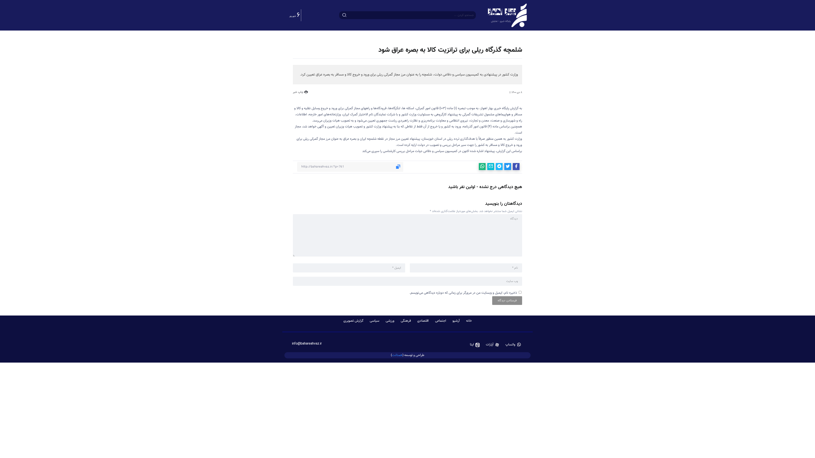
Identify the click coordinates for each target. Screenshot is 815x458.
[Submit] (344, 15)
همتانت (397, 355)
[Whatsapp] (513, 345)
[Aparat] (492, 345)
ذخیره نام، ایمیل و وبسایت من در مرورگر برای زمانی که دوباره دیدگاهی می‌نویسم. (463, 293)
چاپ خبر (298, 92)
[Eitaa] (475, 345)
